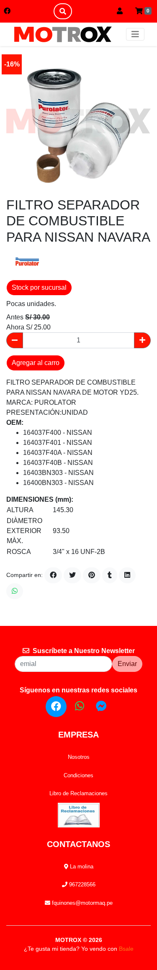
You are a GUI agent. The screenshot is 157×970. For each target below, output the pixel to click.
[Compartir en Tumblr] (109, 575)
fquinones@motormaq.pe (81, 903)
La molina (80, 866)
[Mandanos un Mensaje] (101, 706)
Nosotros (79, 757)
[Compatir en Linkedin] (127, 575)
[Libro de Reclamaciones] (79, 814)
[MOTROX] (63, 34)
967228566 (81, 884)
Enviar (127, 663)
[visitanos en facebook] (7, 11)
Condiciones (78, 775)
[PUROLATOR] (27, 261)
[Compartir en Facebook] (53, 575)
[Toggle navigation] (135, 34)
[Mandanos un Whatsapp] (79, 706)
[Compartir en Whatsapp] (14, 591)
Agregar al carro (35, 362)
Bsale (126, 948)
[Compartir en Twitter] (72, 575)
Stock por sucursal (39, 287)
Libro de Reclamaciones (78, 793)
